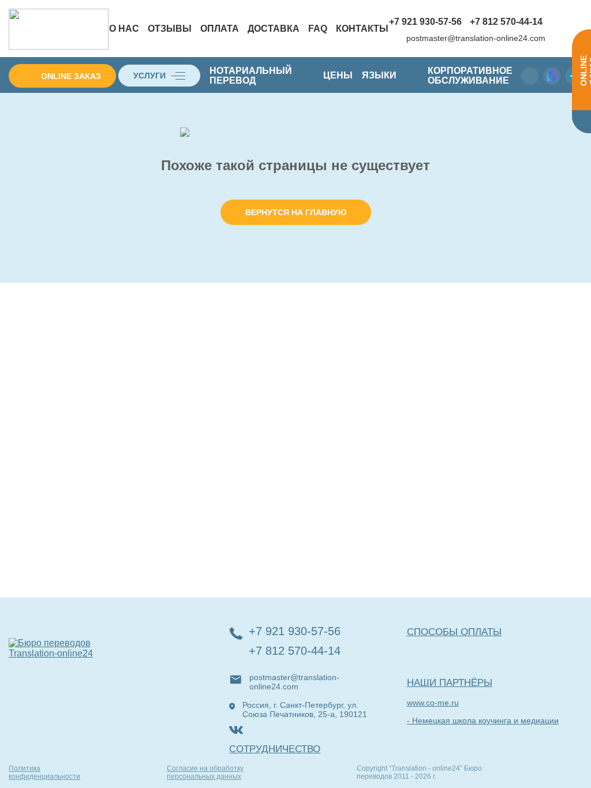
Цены (338, 75)
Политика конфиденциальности (44, 772)
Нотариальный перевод (251, 75)
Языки (379, 75)
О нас (124, 28)
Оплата (219, 28)
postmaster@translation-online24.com (475, 38)
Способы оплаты (454, 631)
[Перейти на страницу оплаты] (557, 29)
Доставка (274, 28)
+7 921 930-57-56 (425, 22)
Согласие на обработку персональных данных (205, 772)
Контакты (362, 28)
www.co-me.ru (433, 702)
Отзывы (170, 28)
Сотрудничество (274, 749)
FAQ (317, 28)
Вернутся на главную (295, 212)
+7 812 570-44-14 (506, 22)
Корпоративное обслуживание (470, 75)
